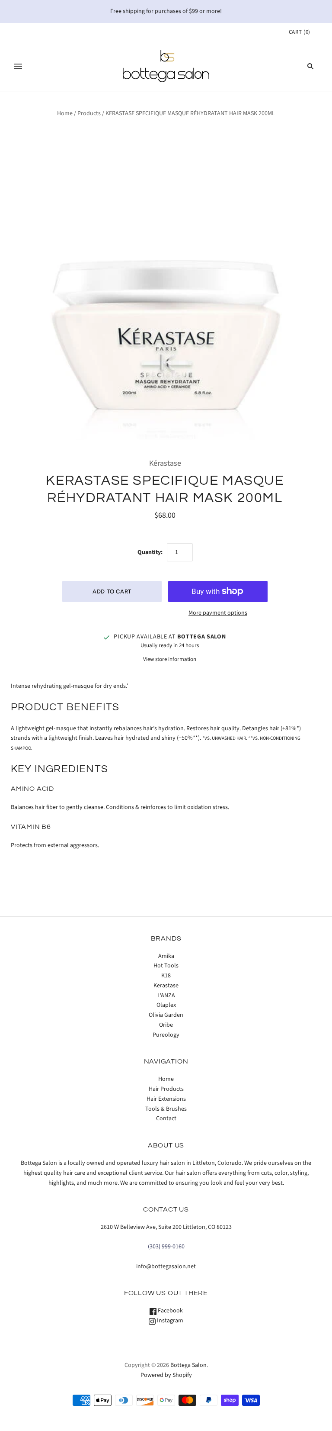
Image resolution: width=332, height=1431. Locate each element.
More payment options (217, 613)
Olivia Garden (166, 1015)
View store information (169, 659)
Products (89, 113)
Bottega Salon (188, 1365)
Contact (166, 1118)
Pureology (166, 1035)
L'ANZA (166, 995)
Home (65, 113)
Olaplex (166, 1005)
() (299, 32)
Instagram (169, 1320)
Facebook (169, 1310)
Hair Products (166, 1089)
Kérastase (165, 463)
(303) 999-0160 (166, 1246)
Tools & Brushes (166, 1109)
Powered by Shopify (166, 1375)
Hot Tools (166, 965)
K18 (166, 975)
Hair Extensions (166, 1099)
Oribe (166, 1025)
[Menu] (18, 66)
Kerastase (166, 985)
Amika (166, 956)
